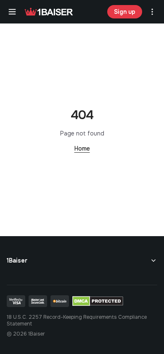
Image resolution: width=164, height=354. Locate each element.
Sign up (124, 12)
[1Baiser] (48, 12)
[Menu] (12, 12)
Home (82, 148)
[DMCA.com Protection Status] (97, 301)
